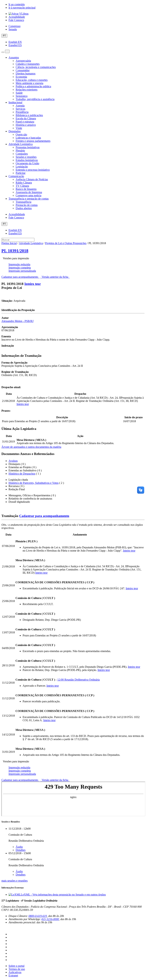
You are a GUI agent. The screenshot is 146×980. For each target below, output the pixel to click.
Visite (19, 128)
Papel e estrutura (25, 121)
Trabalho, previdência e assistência (35, 99)
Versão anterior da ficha (55, 276)
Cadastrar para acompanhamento (20, 276)
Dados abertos (24, 208)
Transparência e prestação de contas (29, 198)
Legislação (22, 166)
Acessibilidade (17, 16)
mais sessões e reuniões (14, 880)
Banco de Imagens (26, 189)
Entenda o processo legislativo (33, 169)
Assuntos (14, 57)
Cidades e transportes (28, 63)
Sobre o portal (16, 965)
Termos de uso (17, 969)
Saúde (19, 92)
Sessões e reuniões (26, 156)
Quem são (21, 134)
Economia (21, 76)
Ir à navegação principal (22, 7)
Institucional (15, 102)
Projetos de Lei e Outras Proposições (65, 243)
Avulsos (13, 460)
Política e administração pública (33, 86)
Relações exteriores (26, 89)
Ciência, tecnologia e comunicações (36, 67)
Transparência (23, 201)
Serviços (20, 108)
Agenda (20, 105)
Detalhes (20, 850)
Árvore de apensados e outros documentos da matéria (31, 446)
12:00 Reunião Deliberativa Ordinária (78, 679)
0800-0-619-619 (37, 915)
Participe (20, 172)
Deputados (15, 131)
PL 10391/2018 (14, 250)
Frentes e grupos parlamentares (33, 140)
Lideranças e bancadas (28, 137)
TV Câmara (22, 185)
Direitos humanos (25, 73)
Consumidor (23, 70)
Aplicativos (15, 972)
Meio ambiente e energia (29, 83)
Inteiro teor (32, 284)
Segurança (21, 95)
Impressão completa (20, 267)
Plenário (20, 150)
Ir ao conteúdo (17, 4)
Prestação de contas (27, 205)
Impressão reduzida (19, 264)
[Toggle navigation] (2, 52)
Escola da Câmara (26, 118)
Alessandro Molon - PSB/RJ (17, 321)
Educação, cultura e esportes (32, 79)
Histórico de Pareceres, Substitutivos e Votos (34, 482)
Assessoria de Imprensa (29, 192)
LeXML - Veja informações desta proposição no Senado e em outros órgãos (63, 894)
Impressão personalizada (22, 270)
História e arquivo (26, 124)
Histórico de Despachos (22, 473)
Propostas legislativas (28, 147)
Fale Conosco (16, 20)
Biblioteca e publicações (29, 115)
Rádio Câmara (24, 182)
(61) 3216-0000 (50, 919)
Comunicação (16, 176)
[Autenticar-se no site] (2, 928)
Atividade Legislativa (21, 144)
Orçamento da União (27, 163)
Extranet (13, 975)
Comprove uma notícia (28, 195)
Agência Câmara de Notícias (32, 179)
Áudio (19, 846)
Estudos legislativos (27, 160)
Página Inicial (9, 243)
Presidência (22, 112)
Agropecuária (23, 60)
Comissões (22, 153)
